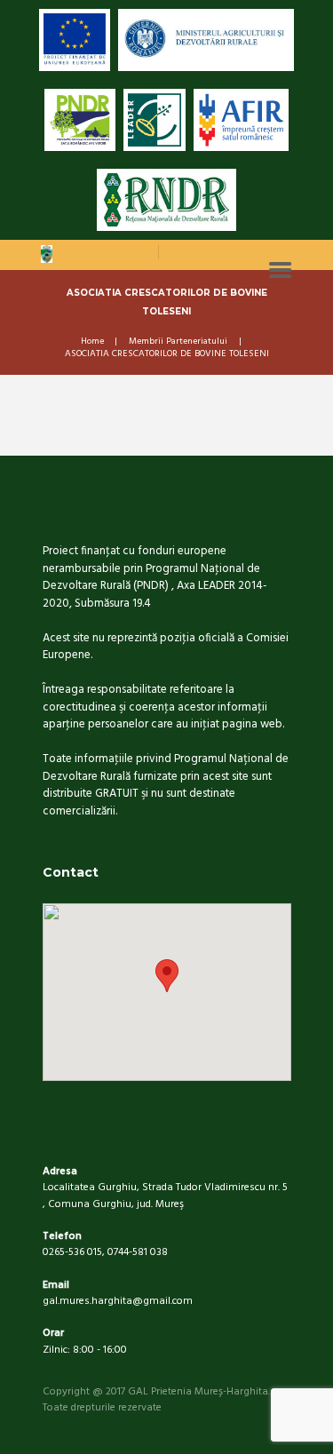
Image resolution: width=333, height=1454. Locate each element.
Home (92, 342)
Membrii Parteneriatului (178, 342)
